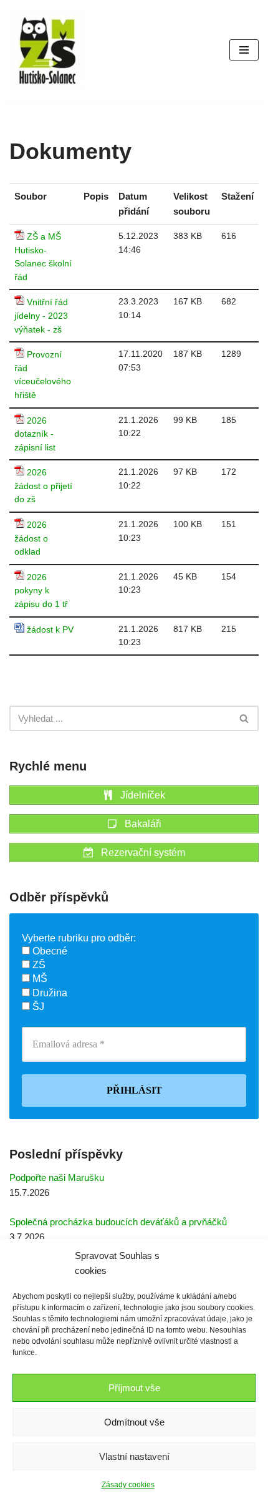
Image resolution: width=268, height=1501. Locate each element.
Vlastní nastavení (134, 1456)
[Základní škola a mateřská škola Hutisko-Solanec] (46, 50)
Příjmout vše (134, 1387)
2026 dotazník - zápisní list (34, 434)
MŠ (38, 978)
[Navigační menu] (244, 50)
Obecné (48, 951)
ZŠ (37, 964)
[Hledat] (245, 718)
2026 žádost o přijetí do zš (43, 486)
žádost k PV (50, 629)
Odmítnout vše (134, 1422)
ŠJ (37, 1006)
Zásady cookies (128, 1484)
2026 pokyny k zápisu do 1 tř (41, 591)
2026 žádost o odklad (31, 538)
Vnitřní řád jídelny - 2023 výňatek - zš (41, 316)
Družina (48, 993)
